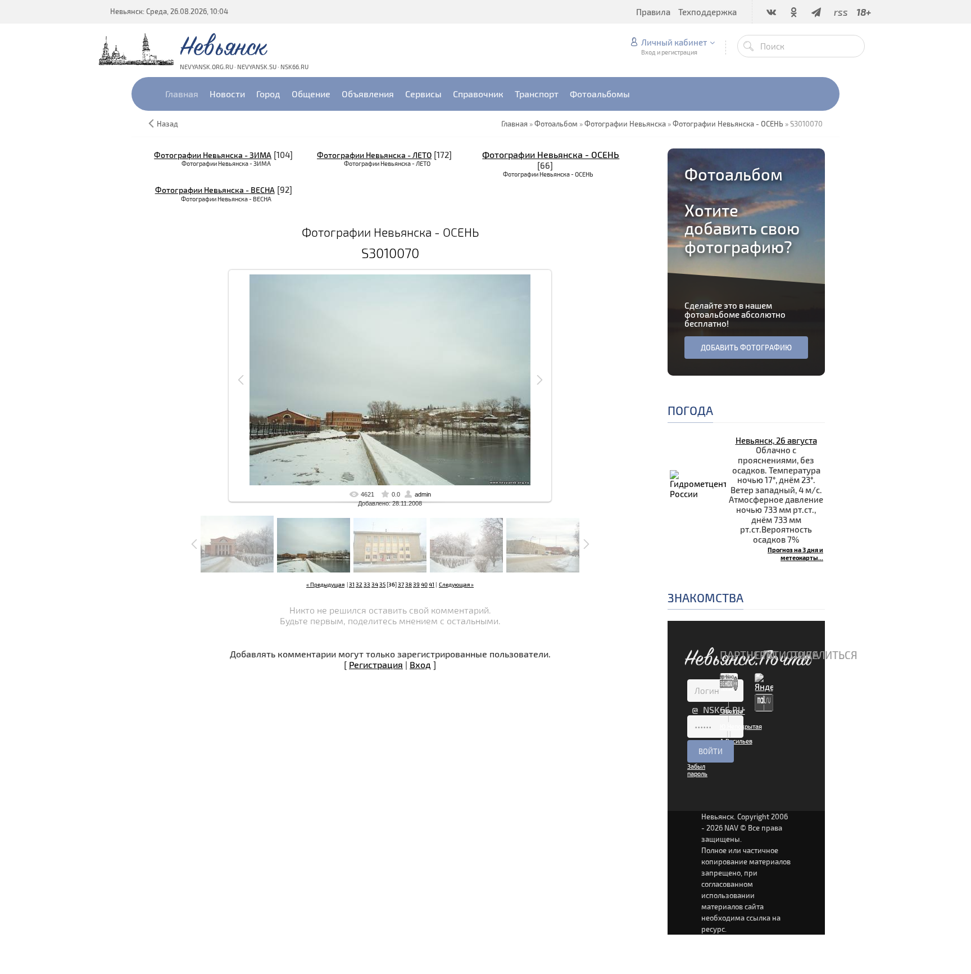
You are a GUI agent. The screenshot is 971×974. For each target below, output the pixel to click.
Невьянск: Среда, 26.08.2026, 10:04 (169, 11)
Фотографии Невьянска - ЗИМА (212, 155)
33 (367, 584)
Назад (167, 123)
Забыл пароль (697, 770)
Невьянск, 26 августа (776, 440)
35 (382, 584)
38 (408, 584)
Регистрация (376, 664)
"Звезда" (732, 711)
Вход (420, 664)
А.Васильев (736, 741)
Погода (690, 410)
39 (416, 584)
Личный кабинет (674, 42)
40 (424, 584)
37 (401, 584)
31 (352, 584)
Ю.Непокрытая (741, 726)
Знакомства (705, 597)
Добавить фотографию (746, 347)
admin (423, 494)
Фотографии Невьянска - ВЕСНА (215, 190)
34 (374, 584)
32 (359, 584)
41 (431, 584)
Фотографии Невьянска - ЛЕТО (374, 155)
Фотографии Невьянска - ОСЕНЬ (550, 154)
